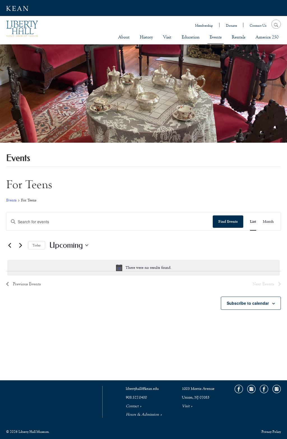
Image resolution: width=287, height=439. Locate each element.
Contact (132, 406)
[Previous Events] (9, 245)
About (123, 37)
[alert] (143, 268)
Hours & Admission (142, 414)
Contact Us (258, 25)
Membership (204, 25)
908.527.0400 (136, 397)
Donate (231, 25)
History (146, 37)
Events (215, 37)
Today (37, 245)
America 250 (267, 37)
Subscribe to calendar (248, 303)
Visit (167, 37)
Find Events (228, 221)
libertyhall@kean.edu (142, 388)
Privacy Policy (271, 431)
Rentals (238, 37)
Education (191, 37)
